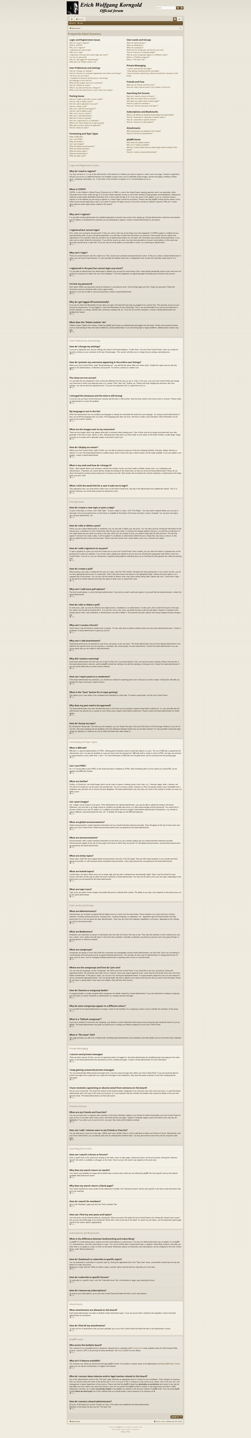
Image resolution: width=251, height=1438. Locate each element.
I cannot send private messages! (139, 69)
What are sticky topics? (78, 151)
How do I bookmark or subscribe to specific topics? (146, 117)
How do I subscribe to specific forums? (141, 120)
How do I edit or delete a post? (81, 101)
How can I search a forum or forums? (141, 96)
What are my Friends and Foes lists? (141, 85)
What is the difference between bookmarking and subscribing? (150, 115)
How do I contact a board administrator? (142, 152)
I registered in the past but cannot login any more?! (88, 55)
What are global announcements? (82, 146)
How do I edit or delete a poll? (80, 111)
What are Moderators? (135, 45)
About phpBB (123, 1351)
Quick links (72, 19)
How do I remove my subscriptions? (140, 122)
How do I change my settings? (80, 71)
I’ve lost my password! (78, 57)
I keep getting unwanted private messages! (143, 71)
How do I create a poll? (78, 106)
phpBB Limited (132, 1348)
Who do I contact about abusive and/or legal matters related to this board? (152, 148)
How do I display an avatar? (79, 85)
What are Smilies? (76, 142)
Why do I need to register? (79, 43)
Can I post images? (76, 144)
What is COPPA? (75, 45)
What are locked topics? (78, 154)
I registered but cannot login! (80, 50)
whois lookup (116, 1382)
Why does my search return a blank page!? (143, 101)
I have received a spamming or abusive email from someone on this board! (152, 74)
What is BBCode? (76, 137)
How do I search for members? (138, 103)
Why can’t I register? (77, 48)
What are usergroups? (135, 48)
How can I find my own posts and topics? (142, 106)
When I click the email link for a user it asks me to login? (91, 90)
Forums (81, 19)
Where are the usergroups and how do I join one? (145, 50)
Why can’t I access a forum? (80, 113)
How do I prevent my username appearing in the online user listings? (95, 73)
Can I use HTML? (76, 139)
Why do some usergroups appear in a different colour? (147, 55)
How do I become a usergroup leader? (141, 52)
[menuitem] (175, 19)
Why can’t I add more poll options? (82, 109)
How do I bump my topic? (79, 128)
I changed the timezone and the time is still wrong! (88, 78)
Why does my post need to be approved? (85, 125)
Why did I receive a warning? (80, 118)
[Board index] (106, 8)
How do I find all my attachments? (140, 133)
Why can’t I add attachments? (80, 116)
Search (73, 23)
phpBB (81, 419)
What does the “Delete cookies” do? (82, 62)
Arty (118, 1429)
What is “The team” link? (136, 60)
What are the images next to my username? (86, 83)
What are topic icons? (77, 156)
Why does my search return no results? (141, 99)
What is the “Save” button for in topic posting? (86, 123)
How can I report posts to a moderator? (84, 121)
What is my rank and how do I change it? (84, 88)
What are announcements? (79, 149)
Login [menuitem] (179, 19)
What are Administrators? (136, 43)
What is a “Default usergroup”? (138, 57)
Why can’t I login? (76, 52)
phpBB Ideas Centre (172, 1364)
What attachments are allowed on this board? (144, 131)
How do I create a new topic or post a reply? (86, 99)
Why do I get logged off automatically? (84, 60)
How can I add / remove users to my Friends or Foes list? (148, 87)
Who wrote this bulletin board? (138, 142)
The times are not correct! (79, 76)
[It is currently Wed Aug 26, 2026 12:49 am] (180, 28)
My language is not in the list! (80, 81)
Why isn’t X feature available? (138, 145)
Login (81, 23)
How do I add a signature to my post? (83, 104)
